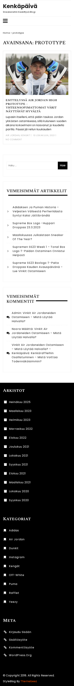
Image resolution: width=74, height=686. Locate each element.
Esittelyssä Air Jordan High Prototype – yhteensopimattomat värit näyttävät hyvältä (31, 106)
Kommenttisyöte (21, 647)
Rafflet (14, 593)
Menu (35, 20)
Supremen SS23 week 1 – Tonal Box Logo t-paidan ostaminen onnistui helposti (39, 251)
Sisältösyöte (18, 640)
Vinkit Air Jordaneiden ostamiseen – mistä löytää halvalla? (34, 317)
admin (16, 313)
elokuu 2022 (18, 438)
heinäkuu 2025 (20, 402)
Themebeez (28, 681)
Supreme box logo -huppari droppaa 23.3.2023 (34, 225)
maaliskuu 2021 (20, 482)
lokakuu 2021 (18, 456)
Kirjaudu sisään (20, 632)
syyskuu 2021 (18, 464)
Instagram (17, 557)
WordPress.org (20, 655)
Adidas (14, 530)
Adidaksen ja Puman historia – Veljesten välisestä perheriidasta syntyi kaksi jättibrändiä (37, 211)
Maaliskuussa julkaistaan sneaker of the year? (38, 237)
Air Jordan (13, 135)
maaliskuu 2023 (20, 411)
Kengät (25, 135)
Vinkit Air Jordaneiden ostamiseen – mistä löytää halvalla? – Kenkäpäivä (38, 349)
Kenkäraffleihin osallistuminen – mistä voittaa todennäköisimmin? (35, 357)
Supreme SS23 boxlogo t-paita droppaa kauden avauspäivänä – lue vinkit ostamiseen (38, 267)
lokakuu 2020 (19, 491)
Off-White (16, 575)
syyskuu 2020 (19, 500)
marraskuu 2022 (21, 429)
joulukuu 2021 (19, 447)
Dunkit (14, 548)
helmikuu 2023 (19, 420)
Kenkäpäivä (20, 6)
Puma (13, 584)
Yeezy (13, 602)
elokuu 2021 (17, 473)
